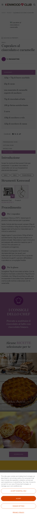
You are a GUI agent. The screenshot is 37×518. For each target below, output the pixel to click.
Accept (18, 498)
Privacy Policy (18, 512)
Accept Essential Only (18, 491)
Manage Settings (18, 506)
